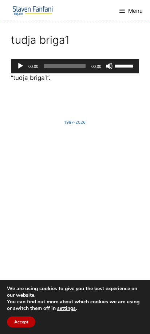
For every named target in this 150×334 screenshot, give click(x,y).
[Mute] (109, 66)
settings (66, 308)
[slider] (125, 65)
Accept (21, 322)
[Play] (20, 66)
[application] (75, 66)
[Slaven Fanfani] (33, 11)
